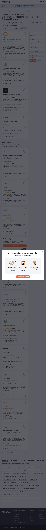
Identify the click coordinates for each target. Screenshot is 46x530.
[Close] (42, 251)
